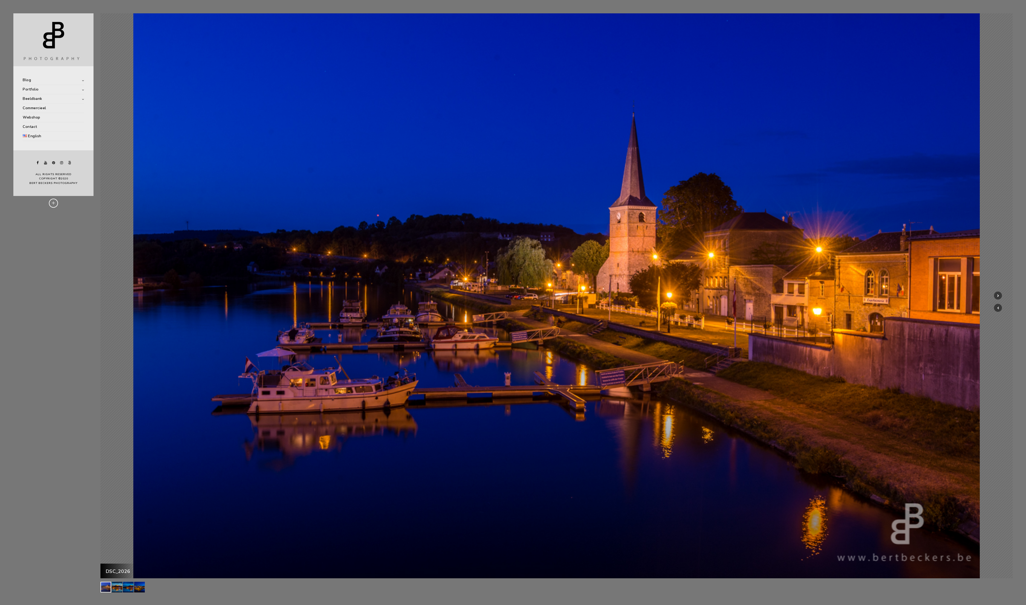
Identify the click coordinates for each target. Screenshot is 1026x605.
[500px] (69, 162)
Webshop (31, 117)
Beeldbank (32, 98)
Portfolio (31, 89)
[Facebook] (37, 162)
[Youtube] (45, 162)
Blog (27, 79)
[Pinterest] (53, 162)
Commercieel (34, 108)
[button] (998, 308)
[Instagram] (61, 162)
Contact (30, 126)
